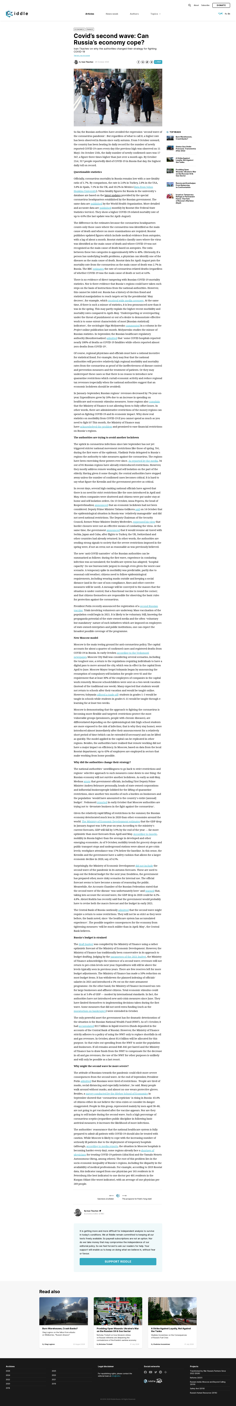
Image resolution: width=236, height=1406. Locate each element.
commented (133, 325)
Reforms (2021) (196, 1378)
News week (112, 14)
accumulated (86, 1026)
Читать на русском (82, 56)
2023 (54, 1375)
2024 (8, 1375)
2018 (8, 1388)
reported (102, 802)
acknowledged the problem (96, 426)
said (137, 509)
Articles (89, 14)
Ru (226, 14)
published (96, 203)
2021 (54, 1379)
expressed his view (144, 521)
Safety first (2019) (197, 1388)
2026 (8, 1371)
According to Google (145, 834)
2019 (54, 1384)
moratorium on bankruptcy (90, 1011)
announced (101, 505)
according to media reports (102, 1146)
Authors (134, 14)
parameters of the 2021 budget (128, 956)
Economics (79, 29)
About (196, 5)
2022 (8, 1379)
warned (149, 890)
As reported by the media (143, 460)
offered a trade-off (107, 694)
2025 (54, 1371)
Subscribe (205, 5)
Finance (90, 29)
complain (154, 401)
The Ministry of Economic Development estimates (111, 821)
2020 (8, 1384)
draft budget (86, 944)
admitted (112, 338)
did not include (144, 865)
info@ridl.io (116, 1376)
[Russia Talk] (164, 1381)
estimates (98, 268)
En (229, 14)
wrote (87, 781)
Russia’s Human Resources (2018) (203, 1393)
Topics (154, 14)
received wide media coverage (126, 300)
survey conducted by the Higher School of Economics (117, 1093)
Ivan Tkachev (87, 62)
